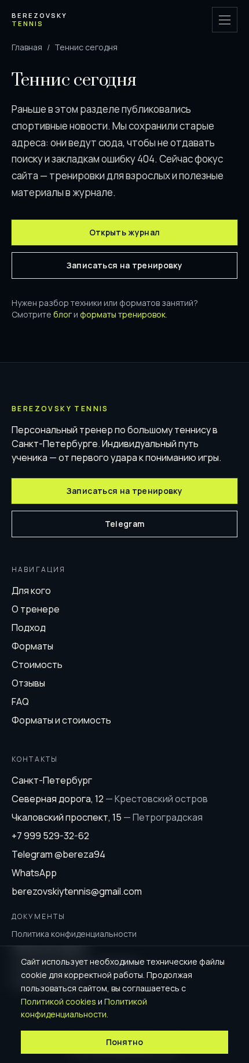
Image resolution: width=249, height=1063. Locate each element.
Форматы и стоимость (61, 720)
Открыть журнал (124, 232)
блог (62, 314)
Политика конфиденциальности (74, 933)
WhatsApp (34, 872)
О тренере (36, 609)
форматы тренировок (123, 314)
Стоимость (37, 664)
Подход (29, 627)
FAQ (20, 701)
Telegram (125, 523)
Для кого (31, 590)
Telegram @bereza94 (58, 854)
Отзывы (28, 683)
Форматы (32, 646)
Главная (27, 47)
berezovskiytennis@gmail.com (77, 891)
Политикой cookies (58, 1001)
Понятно (124, 1041)
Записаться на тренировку (124, 265)
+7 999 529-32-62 (50, 835)
